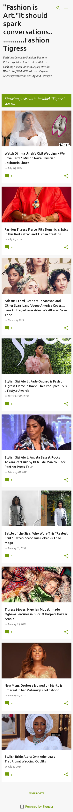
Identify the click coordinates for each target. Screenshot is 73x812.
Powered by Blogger (39, 806)
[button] (66, 176)
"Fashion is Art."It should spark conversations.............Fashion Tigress (28, 27)
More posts (36, 793)
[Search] (58, 7)
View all (10, 104)
